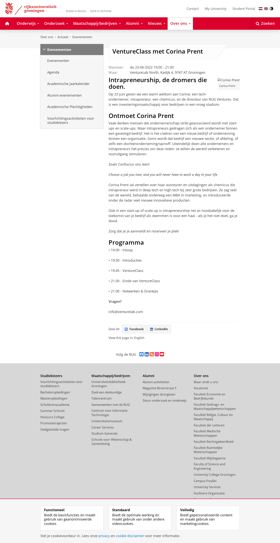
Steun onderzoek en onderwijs (164, 400)
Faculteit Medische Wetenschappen (207, 433)
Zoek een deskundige (106, 392)
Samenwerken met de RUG (110, 405)
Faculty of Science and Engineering (209, 466)
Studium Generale (104, 433)
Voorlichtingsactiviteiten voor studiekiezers (61, 384)
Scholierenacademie (55, 405)
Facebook (136, 329)
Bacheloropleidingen (55, 392)
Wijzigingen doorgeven (159, 394)
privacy (104, 536)
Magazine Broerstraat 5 (159, 388)
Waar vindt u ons (206, 382)
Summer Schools (52, 411)
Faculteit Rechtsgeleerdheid (214, 442)
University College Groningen (215, 475)
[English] (266, 8)
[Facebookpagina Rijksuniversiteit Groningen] (141, 354)
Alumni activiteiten (156, 382)
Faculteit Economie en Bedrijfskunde (209, 396)
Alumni (148, 376)
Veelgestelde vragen (54, 429)
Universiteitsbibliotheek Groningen (108, 384)
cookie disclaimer (130, 536)
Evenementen (82, 37)
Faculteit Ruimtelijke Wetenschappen (208, 450)
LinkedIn (161, 329)
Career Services (102, 427)
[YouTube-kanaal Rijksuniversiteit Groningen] (162, 354)
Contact (192, 8)
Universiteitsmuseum (106, 421)
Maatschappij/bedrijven (110, 376)
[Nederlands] (260, 8)
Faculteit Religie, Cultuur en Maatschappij (213, 417)
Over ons (46, 37)
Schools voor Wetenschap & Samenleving (111, 441)
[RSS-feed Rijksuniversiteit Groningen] (152, 354)
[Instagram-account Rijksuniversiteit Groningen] (157, 354)
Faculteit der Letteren (209, 425)
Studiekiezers (51, 376)
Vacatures (201, 388)
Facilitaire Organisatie (209, 493)
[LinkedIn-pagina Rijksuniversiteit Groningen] (147, 354)
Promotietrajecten (53, 423)
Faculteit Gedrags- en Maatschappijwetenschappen (215, 406)
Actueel (63, 37)
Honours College (52, 417)
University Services (207, 487)
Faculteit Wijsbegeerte (210, 458)
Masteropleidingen (53, 398)
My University (215, 8)
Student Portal (243, 8)
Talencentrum (101, 398)
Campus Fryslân (205, 481)
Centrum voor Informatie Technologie (109, 412)
